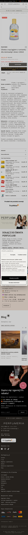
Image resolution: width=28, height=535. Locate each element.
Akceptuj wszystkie (14, 278)
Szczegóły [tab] (12, 254)
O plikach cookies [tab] (22, 254)
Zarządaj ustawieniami (14, 282)
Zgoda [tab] (4, 254)
